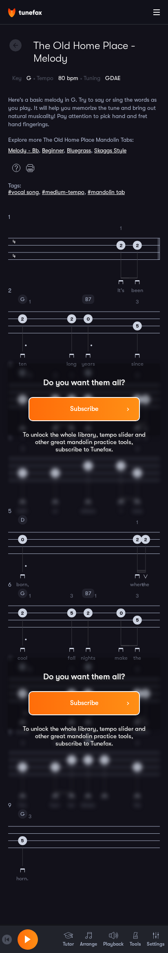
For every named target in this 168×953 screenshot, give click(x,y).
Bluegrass (79, 150)
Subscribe (84, 409)
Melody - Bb (23, 150)
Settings (155, 944)
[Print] (32, 168)
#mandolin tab (106, 192)
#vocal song (23, 192)
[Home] (32, 13)
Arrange (88, 944)
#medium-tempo (63, 192)
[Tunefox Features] (14, 168)
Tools (135, 944)
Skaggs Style (110, 150)
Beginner (53, 150)
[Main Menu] (156, 12)
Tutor (68, 944)
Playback (113, 944)
